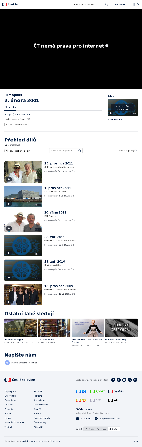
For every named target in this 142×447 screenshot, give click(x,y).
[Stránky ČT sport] (97, 392)
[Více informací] (107, 46)
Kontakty (38, 426)
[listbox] (101, 428)
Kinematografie (21, 124)
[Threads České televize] (135, 380)
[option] (90, 429)
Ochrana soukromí (39, 441)
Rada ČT (37, 409)
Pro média (38, 391)
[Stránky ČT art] (95, 401)
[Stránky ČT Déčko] (81, 401)
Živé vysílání (10, 395)
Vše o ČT (8, 426)
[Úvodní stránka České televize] (20, 380)
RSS (136, 441)
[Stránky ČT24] (81, 392)
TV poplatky (10, 400)
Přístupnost (55, 441)
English (25, 441)
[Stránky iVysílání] (116, 392)
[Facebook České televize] (118, 380)
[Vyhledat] (80, 151)
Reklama (38, 395)
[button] (123, 108)
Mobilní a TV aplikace (14, 422)
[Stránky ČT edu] (113, 401)
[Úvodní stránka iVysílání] (12, 4)
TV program (10, 391)
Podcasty (8, 409)
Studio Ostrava (41, 404)
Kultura (9, 124)
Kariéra (37, 413)
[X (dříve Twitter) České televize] (130, 380)
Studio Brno (39, 400)
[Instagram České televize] (113, 380)
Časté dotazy (40, 422)
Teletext (8, 404)
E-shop (7, 418)
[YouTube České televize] (124, 380)
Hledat (107, 4)
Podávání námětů (42, 418)
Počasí (7, 413)
